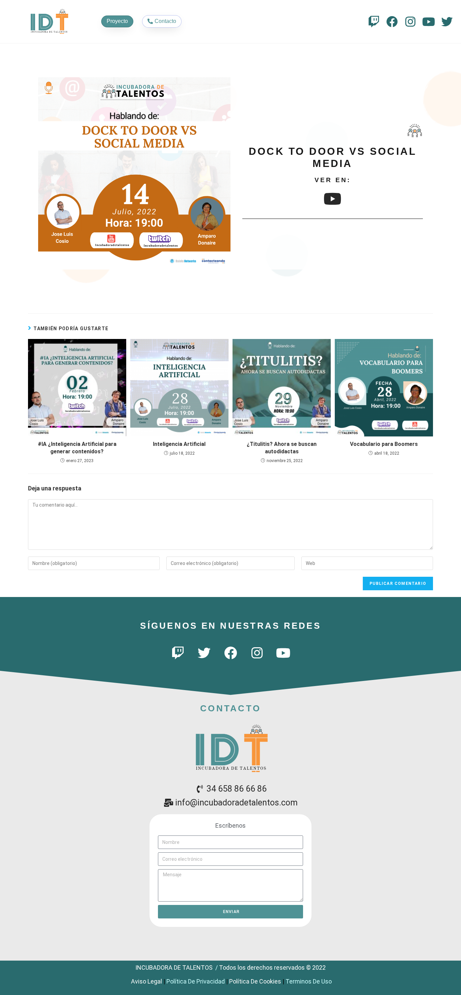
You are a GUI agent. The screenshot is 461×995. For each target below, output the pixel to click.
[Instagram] (410, 21)
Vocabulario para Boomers (384, 444)
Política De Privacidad (195, 981)
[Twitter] (447, 21)
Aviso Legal (146, 981)
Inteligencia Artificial (179, 444)
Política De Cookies (255, 981)
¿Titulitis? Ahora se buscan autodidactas (282, 448)
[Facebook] (392, 21)
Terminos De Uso (309, 981)
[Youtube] (428, 21)
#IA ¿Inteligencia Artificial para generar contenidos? (77, 448)
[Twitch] (374, 21)
